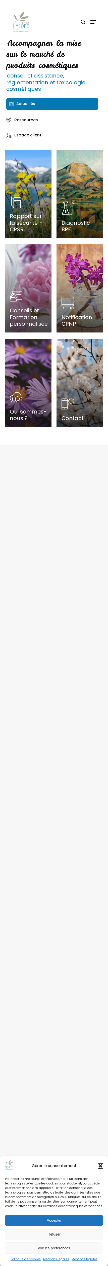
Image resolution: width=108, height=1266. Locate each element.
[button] (100, 1165)
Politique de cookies (26, 1259)
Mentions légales (56, 1259)
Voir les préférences (54, 1248)
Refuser (54, 1234)
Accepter (54, 1220)
